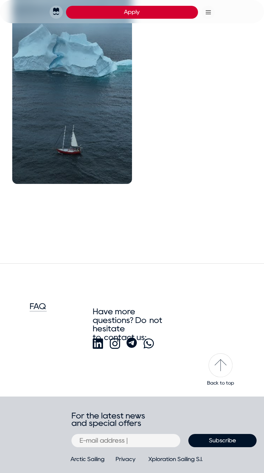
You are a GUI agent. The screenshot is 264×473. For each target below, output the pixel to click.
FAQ (38, 306)
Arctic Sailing (88, 459)
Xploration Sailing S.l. (175, 459)
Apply (132, 12)
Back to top (220, 383)
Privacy (126, 459)
